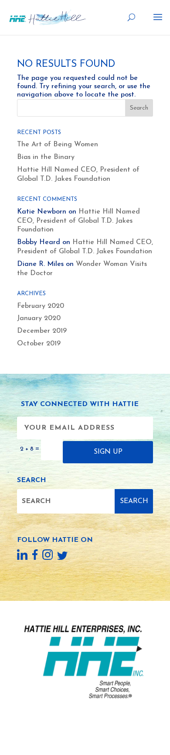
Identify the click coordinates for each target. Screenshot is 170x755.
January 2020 (39, 318)
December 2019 (42, 331)
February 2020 (40, 306)
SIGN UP (108, 451)
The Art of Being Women (57, 144)
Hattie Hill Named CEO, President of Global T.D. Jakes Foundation (78, 221)
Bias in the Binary (46, 157)
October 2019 (39, 343)
